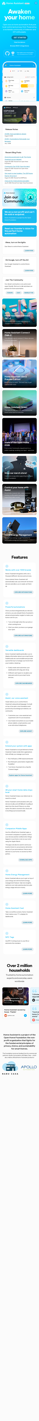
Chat (18, 292)
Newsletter (28, 292)
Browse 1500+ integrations (19, 46)
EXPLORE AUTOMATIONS (23, 635)
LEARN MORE (27, 893)
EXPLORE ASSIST (26, 731)
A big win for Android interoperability (17, 181)
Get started (20, 38)
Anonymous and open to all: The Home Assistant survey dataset (18, 158)
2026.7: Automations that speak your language (17, 140)
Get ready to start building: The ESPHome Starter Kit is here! (19, 174)
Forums (10, 292)
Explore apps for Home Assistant (20, 775)
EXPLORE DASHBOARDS (24, 683)
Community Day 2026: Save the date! (17, 166)
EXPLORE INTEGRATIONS (23, 592)
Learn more (29, 250)
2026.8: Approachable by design (15, 134)
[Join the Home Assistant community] (19, 197)
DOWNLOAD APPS (26, 860)
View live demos (19, 42)
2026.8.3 (27, 3)
